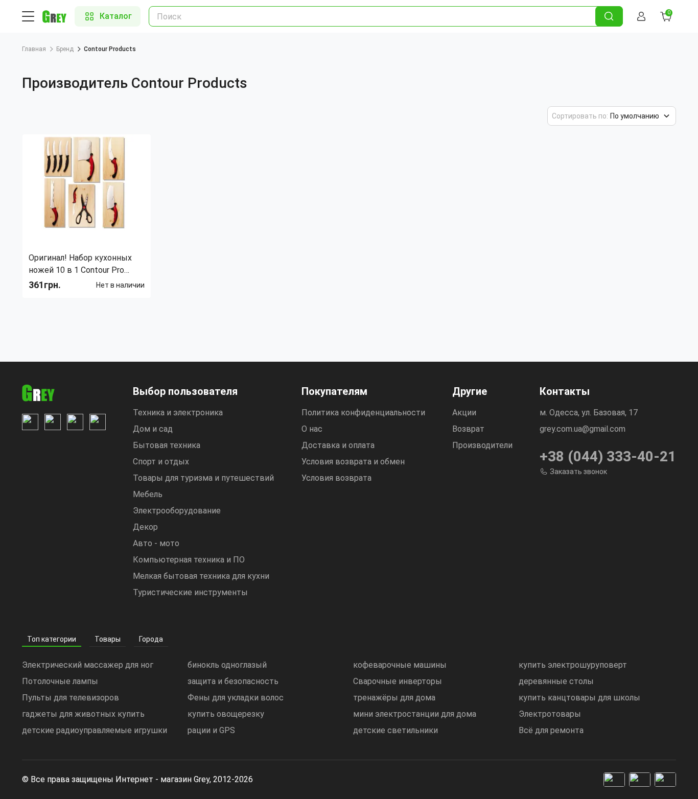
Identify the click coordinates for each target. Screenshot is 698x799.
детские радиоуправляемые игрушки (94, 730)
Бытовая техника (166, 445)
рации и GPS (211, 730)
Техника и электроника (178, 412)
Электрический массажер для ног (87, 665)
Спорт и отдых (161, 461)
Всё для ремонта (551, 730)
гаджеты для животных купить (83, 714)
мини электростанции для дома (414, 714)
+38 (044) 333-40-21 (608, 456)
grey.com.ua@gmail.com (582, 429)
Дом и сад (153, 429)
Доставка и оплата (338, 445)
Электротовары (550, 714)
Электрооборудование (177, 510)
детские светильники (395, 730)
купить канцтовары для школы (579, 697)
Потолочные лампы (60, 681)
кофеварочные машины (400, 665)
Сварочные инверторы (397, 681)
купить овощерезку (226, 714)
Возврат (468, 429)
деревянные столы (556, 681)
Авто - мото (156, 543)
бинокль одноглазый (227, 665)
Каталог (116, 16)
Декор (145, 527)
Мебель (147, 494)
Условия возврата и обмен (353, 461)
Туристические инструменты (190, 592)
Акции (464, 412)
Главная (34, 49)
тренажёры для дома (394, 697)
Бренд (65, 49)
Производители (482, 445)
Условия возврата (336, 478)
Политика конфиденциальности (363, 412)
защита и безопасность (233, 681)
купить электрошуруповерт (573, 665)
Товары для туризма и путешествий (203, 478)
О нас (311, 429)
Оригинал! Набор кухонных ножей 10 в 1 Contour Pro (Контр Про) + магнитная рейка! (80, 264)
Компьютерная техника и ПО (189, 560)
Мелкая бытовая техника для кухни (201, 576)
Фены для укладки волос (236, 697)
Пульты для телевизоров (70, 697)
